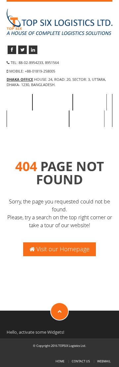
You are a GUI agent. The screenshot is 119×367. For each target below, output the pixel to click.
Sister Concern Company (38, 119)
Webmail (104, 361)
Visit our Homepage (62, 249)
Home (19, 102)
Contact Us (87, 119)
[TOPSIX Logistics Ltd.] (59, 21)
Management (52, 102)
